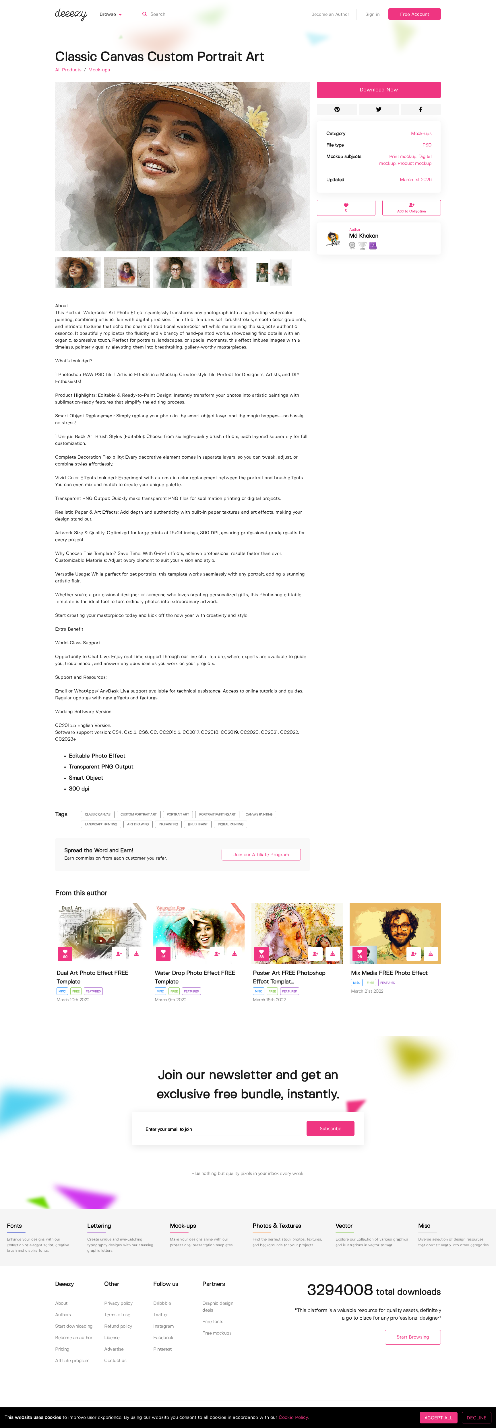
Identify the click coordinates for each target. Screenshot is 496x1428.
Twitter (160, 1315)
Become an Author (330, 15)
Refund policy (118, 1326)
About (61, 1303)
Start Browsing (413, 1337)
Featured (93, 991)
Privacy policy (118, 1303)
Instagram (163, 1326)
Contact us (115, 1361)
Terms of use (117, 1315)
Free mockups (216, 1333)
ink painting (168, 824)
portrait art (178, 814)
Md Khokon (364, 236)
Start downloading (74, 1326)
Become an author (73, 1338)
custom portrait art (139, 814)
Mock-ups (99, 70)
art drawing (138, 824)
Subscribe (330, 1128)
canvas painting (259, 814)
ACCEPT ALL (439, 1418)
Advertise (114, 1349)
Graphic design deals (217, 1306)
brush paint (198, 824)
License (112, 1338)
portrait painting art (217, 814)
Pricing (62, 1349)
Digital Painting (230, 824)
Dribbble (162, 1303)
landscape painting (101, 824)
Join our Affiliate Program (261, 855)
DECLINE (477, 1418)
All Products (69, 70)
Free (76, 991)
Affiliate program (72, 1361)
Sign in (372, 15)
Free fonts (212, 1322)
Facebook (163, 1338)
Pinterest (162, 1349)
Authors (63, 1315)
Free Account (414, 14)
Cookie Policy (293, 1417)
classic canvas (98, 814)
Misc (62, 991)
